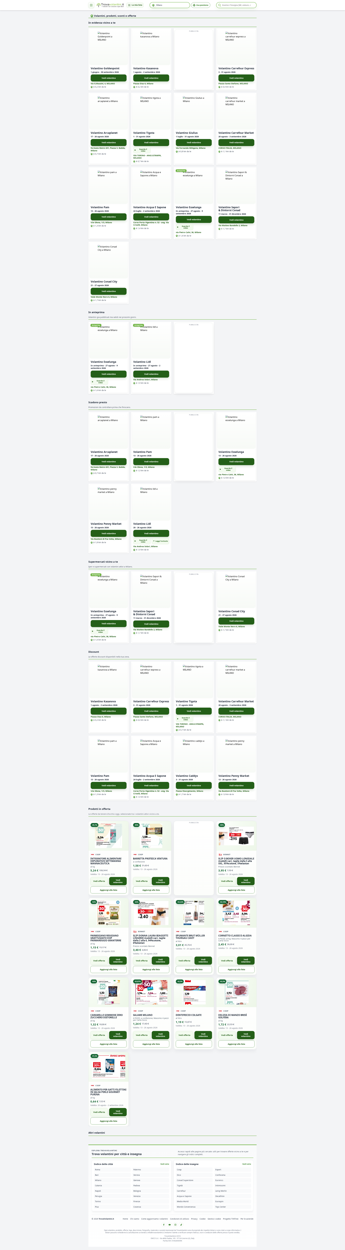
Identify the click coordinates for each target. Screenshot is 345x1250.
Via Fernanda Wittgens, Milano (191, 148)
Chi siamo (134, 1218)
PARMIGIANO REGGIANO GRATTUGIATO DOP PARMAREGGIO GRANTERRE (105, 938)
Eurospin (219, 1201)
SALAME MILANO (142, 1015)
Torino (98, 1201)
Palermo (137, 1169)
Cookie (203, 1218)
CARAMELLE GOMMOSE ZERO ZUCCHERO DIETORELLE (106, 1016)
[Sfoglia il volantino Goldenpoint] (108, 47)
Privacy (194, 1218)
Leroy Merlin (221, 1191)
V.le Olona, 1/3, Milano (101, 222)
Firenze (136, 1201)
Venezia (136, 1196)
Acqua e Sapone (184, 1196)
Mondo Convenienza (186, 1206)
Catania (98, 1185)
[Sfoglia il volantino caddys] (194, 755)
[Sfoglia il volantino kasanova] (151, 47)
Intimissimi (220, 1185)
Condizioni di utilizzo (179, 1218)
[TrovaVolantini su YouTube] (169, 1224)
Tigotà (180, 1185)
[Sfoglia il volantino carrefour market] (236, 112)
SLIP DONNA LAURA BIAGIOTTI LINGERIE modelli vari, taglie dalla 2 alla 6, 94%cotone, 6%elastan (150, 939)
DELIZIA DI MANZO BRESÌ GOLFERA (232, 1016)
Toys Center (220, 1206)
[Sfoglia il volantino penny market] (108, 503)
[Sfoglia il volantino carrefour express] (236, 47)
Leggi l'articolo (161, 541)
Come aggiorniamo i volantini (154, 1218)
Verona (136, 1175)
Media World (183, 1201)
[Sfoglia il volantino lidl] (151, 341)
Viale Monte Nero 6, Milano (104, 297)
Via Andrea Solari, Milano (145, 379)
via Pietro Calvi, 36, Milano (188, 232)
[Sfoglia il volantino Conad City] (108, 260)
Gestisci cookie (214, 1218)
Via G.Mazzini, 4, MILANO (103, 83)
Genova (136, 1180)
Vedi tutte (164, 1164)
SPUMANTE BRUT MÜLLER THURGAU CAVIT (190, 936)
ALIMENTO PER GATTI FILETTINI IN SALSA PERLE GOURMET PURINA (108, 1092)
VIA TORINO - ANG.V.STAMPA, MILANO (147, 156)
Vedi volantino (109, 78)
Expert (218, 1169)
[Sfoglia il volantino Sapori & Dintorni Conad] (236, 186)
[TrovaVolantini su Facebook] (164, 1224)
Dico (179, 1175)
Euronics (219, 1180)
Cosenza (137, 1206)
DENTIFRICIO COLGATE (188, 1015)
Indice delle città (103, 1164)
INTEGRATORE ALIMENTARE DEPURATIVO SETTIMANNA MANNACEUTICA (105, 861)
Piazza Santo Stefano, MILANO (233, 83)
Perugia (98, 1196)
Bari (97, 1175)
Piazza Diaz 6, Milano (143, 83)
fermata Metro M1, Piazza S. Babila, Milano (108, 149)
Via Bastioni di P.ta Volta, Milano (106, 539)
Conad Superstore (185, 1180)
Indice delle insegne (187, 1164)
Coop (179, 1169)
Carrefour (181, 1191)
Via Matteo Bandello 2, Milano (232, 225)
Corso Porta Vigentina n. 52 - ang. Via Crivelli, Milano (151, 223)
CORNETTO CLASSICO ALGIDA (235, 935)
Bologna (137, 1191)
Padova (136, 1185)
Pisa (97, 1206)
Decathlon (220, 1196)
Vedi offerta (99, 881)
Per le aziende (247, 1218)
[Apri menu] (91, 5)
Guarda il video (143, 150)
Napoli (98, 1191)
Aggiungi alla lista (108, 890)
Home (125, 1218)
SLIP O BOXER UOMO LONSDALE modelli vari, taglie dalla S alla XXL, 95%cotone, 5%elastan (236, 861)
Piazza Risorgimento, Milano (189, 791)
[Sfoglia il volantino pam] (108, 186)
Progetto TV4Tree (230, 1218)
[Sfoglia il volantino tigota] (151, 112)
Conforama (220, 1175)
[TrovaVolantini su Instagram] (175, 1224)
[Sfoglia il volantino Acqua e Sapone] (151, 186)
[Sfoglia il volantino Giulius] (194, 112)
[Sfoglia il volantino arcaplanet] (108, 112)
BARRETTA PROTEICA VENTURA (150, 858)
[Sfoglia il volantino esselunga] (194, 186)
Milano (98, 1180)
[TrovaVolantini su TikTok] (181, 1224)
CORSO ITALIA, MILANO (229, 148)
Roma (97, 1169)
